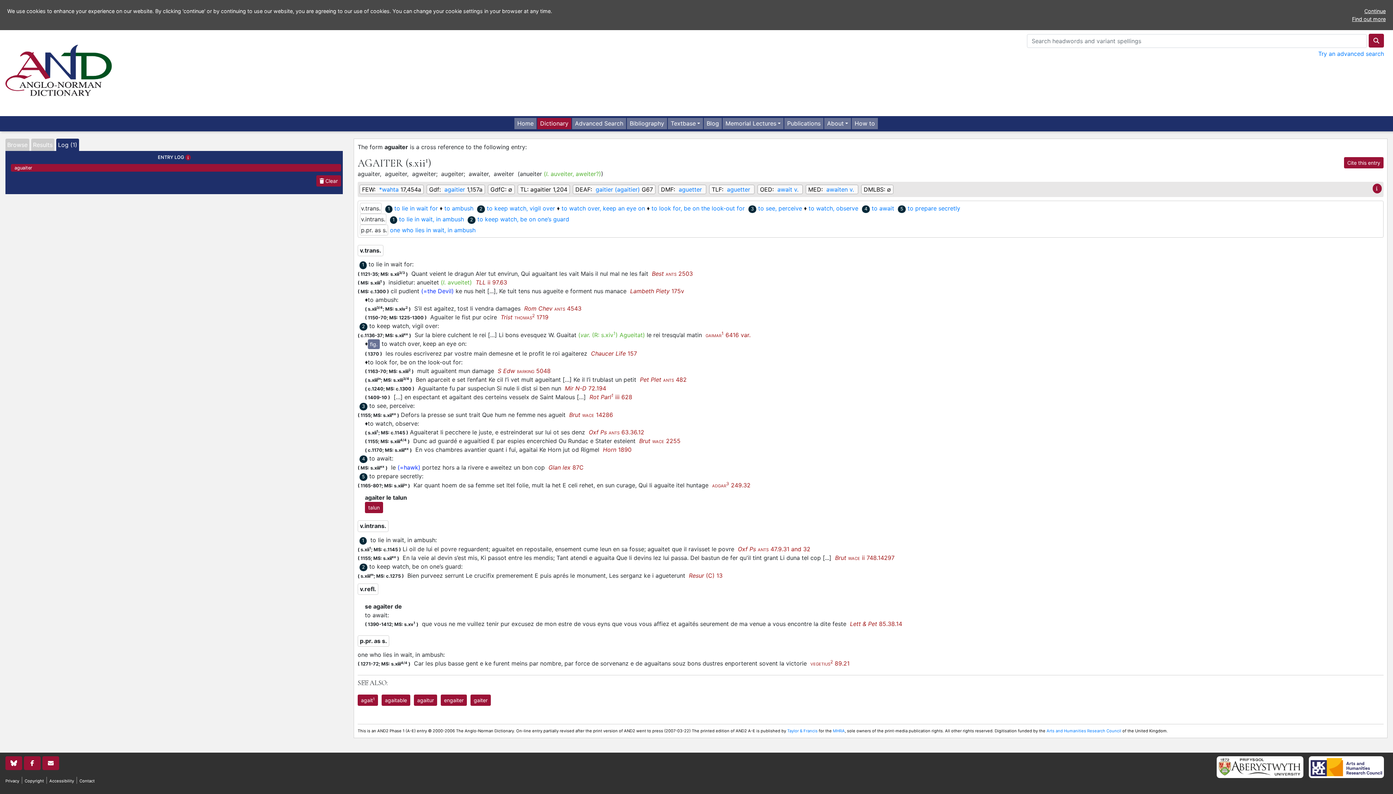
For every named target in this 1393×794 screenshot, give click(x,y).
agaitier (454, 189)
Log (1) (67, 144)
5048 (524, 371)
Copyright (34, 780)
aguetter (690, 189)
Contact (87, 780)
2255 (660, 441)
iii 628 (610, 397)
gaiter (481, 700)
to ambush (458, 208)
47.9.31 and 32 (774, 549)
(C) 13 (706, 575)
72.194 (585, 388)
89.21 (830, 663)
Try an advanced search (1351, 53)
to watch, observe (833, 208)
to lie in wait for (416, 208)
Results (43, 144)
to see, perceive (780, 208)
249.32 (731, 485)
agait (368, 700)
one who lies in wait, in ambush (433, 230)
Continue (1375, 11)
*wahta (389, 189)
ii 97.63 (491, 282)
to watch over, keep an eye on (603, 208)
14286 (591, 414)
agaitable (396, 700)
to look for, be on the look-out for (698, 208)
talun (374, 507)
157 (614, 353)
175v (657, 291)
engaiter (454, 700)
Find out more (1369, 19)
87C (566, 467)
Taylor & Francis (802, 730)
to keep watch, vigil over (521, 208)
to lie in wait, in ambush (431, 219)
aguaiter (23, 168)
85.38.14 (876, 623)
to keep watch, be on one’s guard (523, 219)
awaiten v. (840, 189)
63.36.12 (616, 432)
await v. (787, 189)
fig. (374, 344)
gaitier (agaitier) (618, 189)
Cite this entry (1363, 163)
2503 (672, 273)
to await (883, 208)
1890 (617, 449)
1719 (524, 317)
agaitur (425, 700)
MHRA (839, 730)
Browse (17, 144)
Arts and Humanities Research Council (1084, 730)
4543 (553, 308)
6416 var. (728, 335)
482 (663, 379)
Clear (331, 181)
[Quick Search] (1376, 41)
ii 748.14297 (865, 557)
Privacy (12, 780)
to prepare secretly (934, 208)
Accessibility (61, 780)
